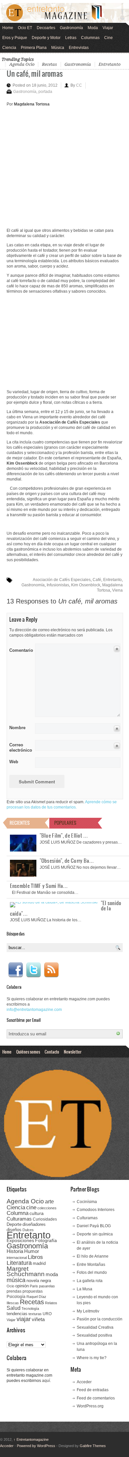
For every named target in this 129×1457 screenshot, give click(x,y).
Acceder (84, 1382)
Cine (108, 37)
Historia (15, 1251)
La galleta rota (90, 1280)
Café (97, 579)
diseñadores (34, 1224)
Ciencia (9, 47)
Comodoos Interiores (95, 1209)
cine (31, 1207)
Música (57, 47)
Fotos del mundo (92, 1272)
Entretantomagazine (31, 1439)
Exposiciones (20, 1240)
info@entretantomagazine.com (34, 1009)
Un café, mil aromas (35, 73)
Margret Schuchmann (26, 1271)
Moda (93, 27)
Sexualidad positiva (94, 1335)
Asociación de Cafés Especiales (62, 579)
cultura (36, 1213)
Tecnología (30, 1309)
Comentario (20, 649)
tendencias (17, 1313)
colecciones (47, 1208)
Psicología (16, 1296)
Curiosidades (45, 1219)
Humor (31, 1251)
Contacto (52, 1052)
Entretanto (109, 64)
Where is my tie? (92, 1357)
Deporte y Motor (46, 37)
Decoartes (46, 27)
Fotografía (46, 1240)
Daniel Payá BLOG (94, 1226)
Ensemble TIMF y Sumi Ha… (39, 885)
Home (7, 27)
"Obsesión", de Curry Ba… (67, 860)
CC (79, 85)
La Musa (84, 1289)
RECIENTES (20, 822)
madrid (39, 1263)
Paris (34, 1286)
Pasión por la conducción (99, 1319)
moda (52, 1274)
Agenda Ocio (21, 64)
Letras (70, 37)
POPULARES (65, 822)
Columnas (90, 37)
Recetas (49, 64)
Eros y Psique (14, 37)
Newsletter (72, 1052)
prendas (14, 1291)
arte (49, 1201)
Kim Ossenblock (85, 585)
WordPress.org (90, 1406)
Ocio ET (25, 27)
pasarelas (47, 1286)
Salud (14, 1308)
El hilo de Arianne (92, 1256)
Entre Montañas (91, 1264)
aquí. (46, 1380)
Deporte (14, 1224)
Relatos (51, 1303)
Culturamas (19, 1219)
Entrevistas (79, 47)
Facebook (15, 970)
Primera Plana (34, 47)
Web (13, 761)
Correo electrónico (20, 747)
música (16, 1280)
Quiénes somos (28, 1052)
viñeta (38, 1319)
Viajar (108, 27)
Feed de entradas (92, 1390)
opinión (22, 1285)
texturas (35, 1314)
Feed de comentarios (96, 1398)
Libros (35, 1257)
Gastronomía (71, 27)
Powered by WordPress (36, 1446)
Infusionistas (58, 585)
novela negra (38, 1280)
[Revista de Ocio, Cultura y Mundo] (64, 13)
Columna (17, 1213)
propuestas (32, 1291)
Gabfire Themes (93, 1446)
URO (47, 1313)
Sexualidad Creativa (95, 1327)
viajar (24, 1318)
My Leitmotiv (88, 1311)
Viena (117, 590)
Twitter (33, 970)
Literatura (19, 1262)
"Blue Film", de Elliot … (64, 835)
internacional (17, 1258)
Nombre (17, 727)
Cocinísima (87, 1201)
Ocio (10, 1286)
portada (45, 91)
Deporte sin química (95, 1234)
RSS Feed (51, 970)
